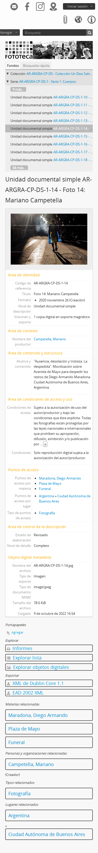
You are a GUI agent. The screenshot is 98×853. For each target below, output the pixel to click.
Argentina (46, 496)
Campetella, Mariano (50, 339)
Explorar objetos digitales (40, 667)
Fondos (13, 65)
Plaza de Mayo (50, 483)
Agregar (17, 632)
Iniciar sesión (77, 6)
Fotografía (47, 513)
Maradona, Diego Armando (60, 478)
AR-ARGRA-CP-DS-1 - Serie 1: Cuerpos (47, 81)
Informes (21, 648)
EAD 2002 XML (27, 693)
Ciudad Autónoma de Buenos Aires (46, 834)
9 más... (18, 89)
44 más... (19, 167)
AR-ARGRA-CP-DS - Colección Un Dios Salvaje (60, 73)
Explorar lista (26, 658)
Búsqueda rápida (36, 65)
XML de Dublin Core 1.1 (37, 683)
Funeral (45, 488)
